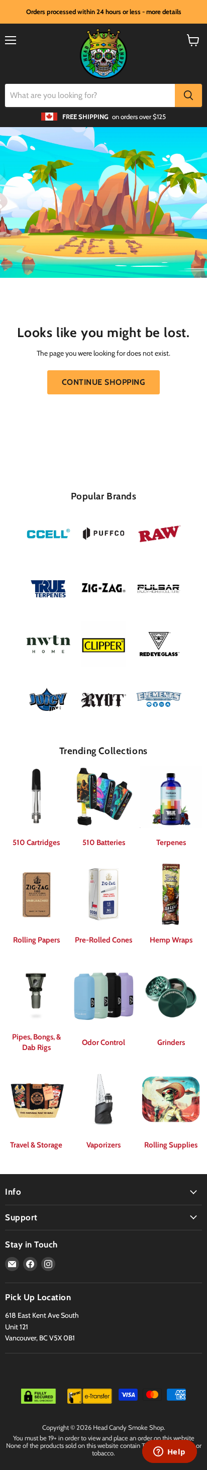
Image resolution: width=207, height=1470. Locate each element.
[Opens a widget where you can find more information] (169, 1452)
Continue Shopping (103, 382)
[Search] (188, 95)
